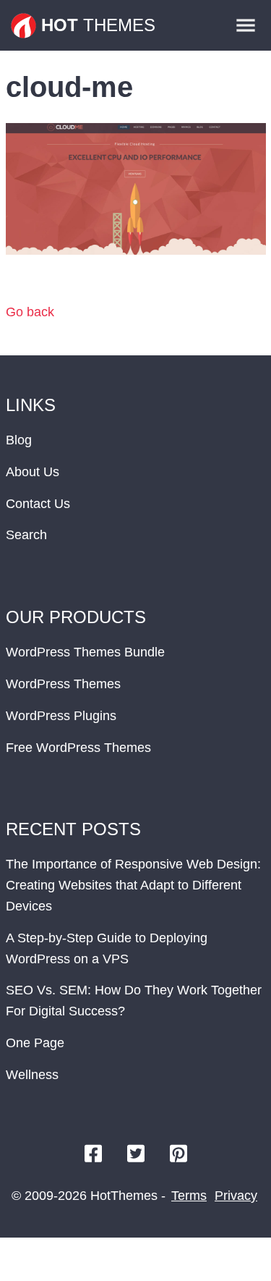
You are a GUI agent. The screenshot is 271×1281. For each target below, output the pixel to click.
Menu (245, 25)
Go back (30, 312)
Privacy (236, 1195)
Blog (19, 440)
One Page (35, 1043)
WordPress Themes (63, 684)
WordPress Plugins (61, 716)
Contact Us (38, 503)
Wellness (32, 1075)
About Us (32, 472)
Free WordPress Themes (78, 747)
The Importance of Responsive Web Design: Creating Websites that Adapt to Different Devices (133, 885)
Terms (189, 1195)
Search (26, 535)
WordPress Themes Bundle (85, 652)
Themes (98, 25)
